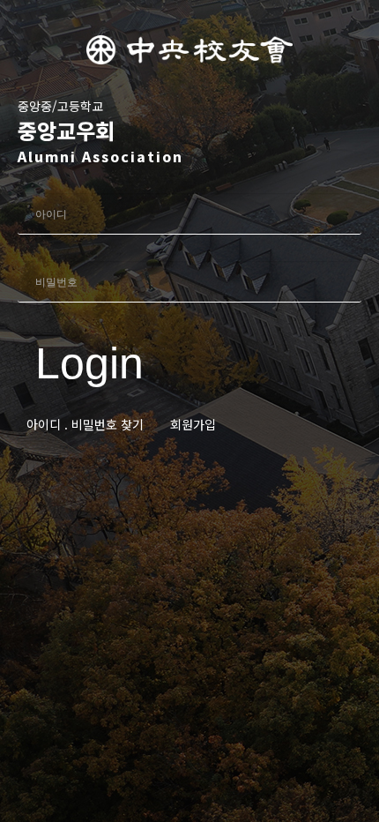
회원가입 (193, 424)
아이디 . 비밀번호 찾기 (85, 424)
